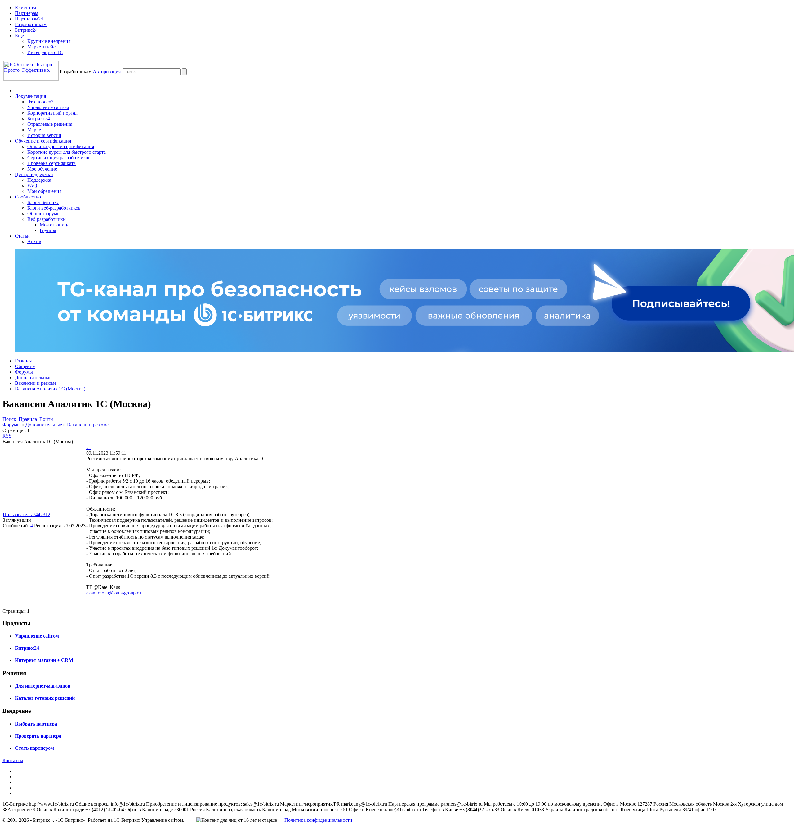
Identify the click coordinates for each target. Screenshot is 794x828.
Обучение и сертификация (43, 140)
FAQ (32, 185)
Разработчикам (31, 24)
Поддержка (39, 180)
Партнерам (26, 13)
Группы (48, 230)
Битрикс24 (26, 30)
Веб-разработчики (46, 219)
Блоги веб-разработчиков (54, 208)
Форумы (24, 372)
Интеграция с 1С (45, 52)
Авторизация (107, 71)
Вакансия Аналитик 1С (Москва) (50, 388)
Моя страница (54, 224)
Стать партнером (34, 748)
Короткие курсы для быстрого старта (66, 152)
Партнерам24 (29, 18)
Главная (23, 360)
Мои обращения (44, 191)
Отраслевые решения (49, 124)
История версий (44, 135)
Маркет (35, 129)
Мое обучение (42, 168)
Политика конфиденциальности (318, 820)
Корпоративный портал (52, 113)
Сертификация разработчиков (59, 157)
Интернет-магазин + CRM (44, 660)
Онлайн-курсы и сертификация (60, 146)
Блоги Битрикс (43, 202)
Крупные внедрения (48, 41)
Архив (34, 241)
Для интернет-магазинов (42, 686)
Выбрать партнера (36, 723)
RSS (6, 436)
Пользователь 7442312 (26, 514)
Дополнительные (33, 377)
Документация (30, 96)
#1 (88, 447)
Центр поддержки (34, 174)
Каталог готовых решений (45, 698)
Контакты (12, 760)
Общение (25, 366)
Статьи (22, 236)
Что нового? (40, 101)
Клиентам (25, 7)
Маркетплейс (41, 46)
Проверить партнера (38, 736)
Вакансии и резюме (35, 383)
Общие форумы (43, 213)
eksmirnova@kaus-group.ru (113, 592)
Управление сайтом (48, 107)
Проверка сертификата (51, 163)
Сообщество (28, 196)
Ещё (19, 35)
